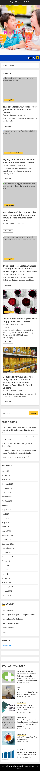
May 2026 (5, 471)
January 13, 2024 (16, 391)
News (4, 632)
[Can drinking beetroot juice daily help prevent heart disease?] (20, 301)
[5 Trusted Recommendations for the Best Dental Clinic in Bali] (8, 692)
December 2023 (7, 595)
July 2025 (5, 514)
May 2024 (5, 574)
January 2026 (7, 488)
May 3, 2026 (22, 683)
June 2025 (5, 518)
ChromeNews (29, 766)
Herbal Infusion (8, 628)
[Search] (34, 58)
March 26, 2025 (16, 165)
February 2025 (7, 535)
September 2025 (8, 505)
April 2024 (6, 578)
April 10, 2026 (22, 697)
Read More (7, 126)
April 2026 (6, 475)
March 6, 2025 (15, 223)
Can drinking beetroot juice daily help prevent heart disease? (20, 320)
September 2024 (8, 557)
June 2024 (5, 570)
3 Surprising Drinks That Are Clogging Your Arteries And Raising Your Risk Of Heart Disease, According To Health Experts (18, 382)
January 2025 (7, 540)
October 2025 (7, 501)
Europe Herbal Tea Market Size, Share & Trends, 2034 (25, 707)
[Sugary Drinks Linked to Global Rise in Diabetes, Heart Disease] (20, 142)
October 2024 (7, 552)
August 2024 (6, 561)
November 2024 (8, 548)
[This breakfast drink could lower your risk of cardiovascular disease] (20, 89)
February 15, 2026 (17, 115)
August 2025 (6, 510)
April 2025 (6, 527)
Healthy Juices (9, 100)
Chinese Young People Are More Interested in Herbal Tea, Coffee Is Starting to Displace (27, 723)
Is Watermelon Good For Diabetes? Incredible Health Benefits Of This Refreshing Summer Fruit (19, 430)
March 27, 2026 (23, 757)
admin (6, 115)
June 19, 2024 (15, 324)
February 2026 (7, 484)
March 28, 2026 (23, 742)
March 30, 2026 (23, 712)
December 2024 (7, 544)
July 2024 (5, 565)
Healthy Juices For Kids (10, 623)
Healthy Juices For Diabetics (13, 153)
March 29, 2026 (23, 729)
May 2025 (5, 522)
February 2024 (7, 587)
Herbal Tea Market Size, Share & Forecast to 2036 (26, 753)
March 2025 (6, 531)
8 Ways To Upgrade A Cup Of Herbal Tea (17, 457)
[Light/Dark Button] (30, 58)
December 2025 (7, 492)
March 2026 (6, 480)
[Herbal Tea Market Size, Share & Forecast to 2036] (8, 753)
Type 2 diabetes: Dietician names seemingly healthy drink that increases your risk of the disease (20, 269)
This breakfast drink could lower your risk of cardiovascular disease (20, 109)
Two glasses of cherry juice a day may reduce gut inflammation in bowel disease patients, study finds (19, 216)
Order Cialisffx (6, 646)
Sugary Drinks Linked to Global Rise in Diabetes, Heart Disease (19, 161)
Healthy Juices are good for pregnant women (19, 615)
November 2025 (8, 497)
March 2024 (6, 582)
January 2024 (7, 591)
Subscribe (37, 57)
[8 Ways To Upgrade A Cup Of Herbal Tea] (8, 738)
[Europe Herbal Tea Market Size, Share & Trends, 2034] (8, 707)
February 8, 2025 (16, 274)
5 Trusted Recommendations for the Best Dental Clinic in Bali (27, 692)
